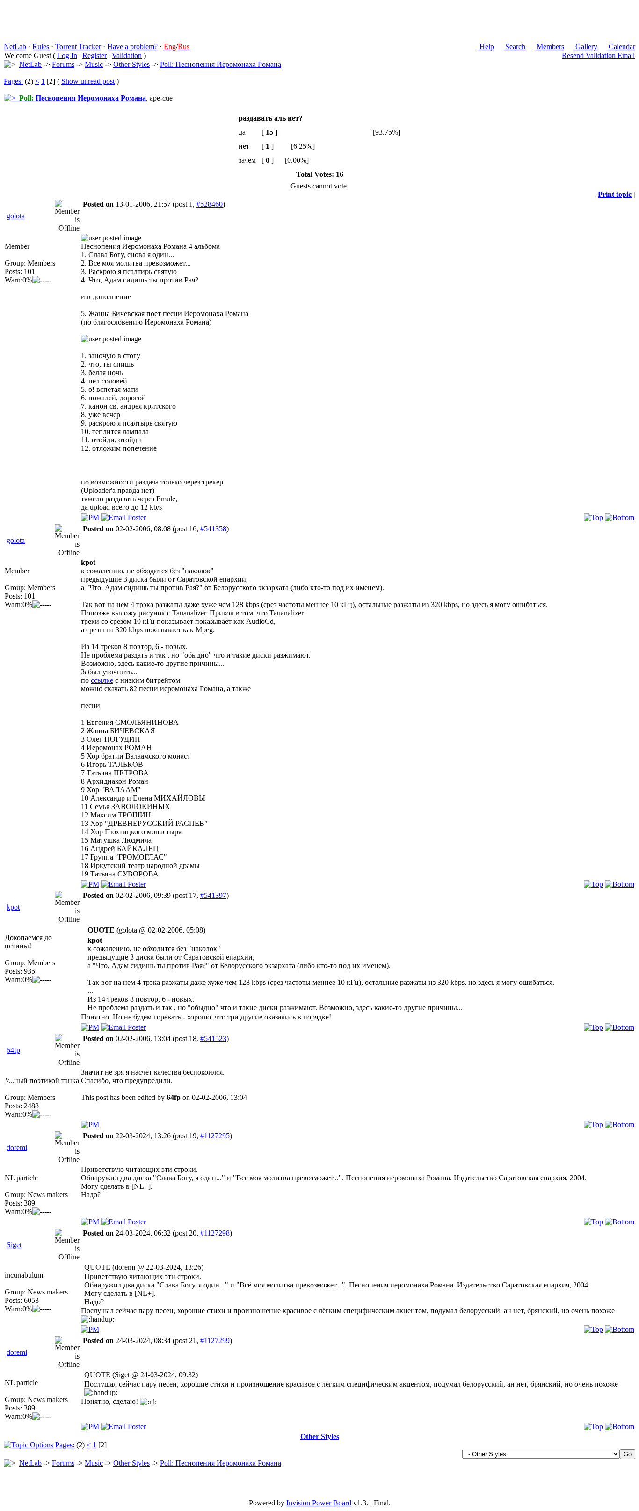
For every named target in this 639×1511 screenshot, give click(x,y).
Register (94, 55)
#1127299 (215, 1341)
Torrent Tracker (78, 47)
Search (514, 47)
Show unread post (88, 81)
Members (549, 47)
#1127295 (215, 1136)
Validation (127, 55)
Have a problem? (132, 47)
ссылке (102, 680)
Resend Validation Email (598, 55)
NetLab (15, 47)
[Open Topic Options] (28, 1445)
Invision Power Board (318, 1503)
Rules (40, 47)
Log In (67, 55)
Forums (63, 64)
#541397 (213, 895)
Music (94, 64)
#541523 (213, 1038)
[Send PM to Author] (90, 517)
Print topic (615, 194)
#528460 (209, 204)
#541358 (213, 529)
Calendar (621, 47)
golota (16, 216)
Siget (14, 1245)
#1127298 (215, 1233)
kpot (13, 907)
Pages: (13, 81)
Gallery (585, 47)
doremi (17, 1147)
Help (486, 47)
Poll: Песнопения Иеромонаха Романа (220, 64)
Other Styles (131, 64)
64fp (13, 1050)
